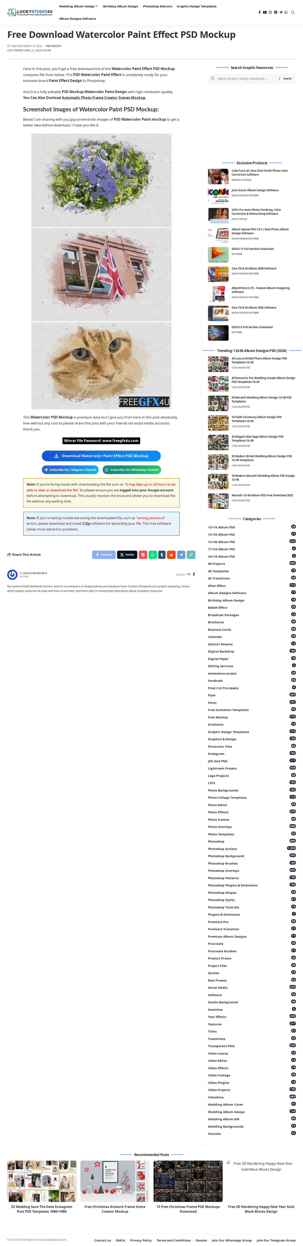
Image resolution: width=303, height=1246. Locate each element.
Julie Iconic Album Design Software (255, 190)
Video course (251, 1053)
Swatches (251, 1009)
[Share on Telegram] (181, 555)
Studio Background (251, 1001)
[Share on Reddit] (171, 555)
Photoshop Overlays (251, 870)
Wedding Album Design (251, 1111)
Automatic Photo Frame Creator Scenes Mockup (103, 97)
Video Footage (251, 1074)
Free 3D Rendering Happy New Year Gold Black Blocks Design (261, 1209)
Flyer (251, 694)
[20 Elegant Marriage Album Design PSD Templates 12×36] (218, 442)
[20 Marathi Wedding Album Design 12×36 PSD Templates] (218, 403)
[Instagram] (270, 12)
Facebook (251, 680)
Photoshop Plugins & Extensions (251, 884)
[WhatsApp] (286, 12)
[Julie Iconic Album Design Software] (218, 196)
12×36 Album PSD (251, 541)
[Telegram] (280, 12)
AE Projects (251, 563)
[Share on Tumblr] (162, 555)
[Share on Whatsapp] (153, 555)
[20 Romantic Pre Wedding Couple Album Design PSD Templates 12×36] (218, 384)
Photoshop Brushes (251, 863)
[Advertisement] (252, 122)
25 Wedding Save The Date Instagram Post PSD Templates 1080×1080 (41, 1209)
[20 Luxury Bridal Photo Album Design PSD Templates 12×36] (218, 364)
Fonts (251, 702)
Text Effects (251, 1016)
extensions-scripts (251, 673)
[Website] (189, 574)
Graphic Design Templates (251, 731)
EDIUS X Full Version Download (252, 327)
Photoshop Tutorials (251, 906)
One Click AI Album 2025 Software (254, 307)
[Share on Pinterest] (143, 555)
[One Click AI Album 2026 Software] (218, 274)
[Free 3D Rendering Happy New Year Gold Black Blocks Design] (261, 1181)
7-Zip (86, 523)
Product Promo (251, 958)
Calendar (251, 636)
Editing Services (251, 665)
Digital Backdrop (251, 651)
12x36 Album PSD (241, 367)
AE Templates (251, 570)
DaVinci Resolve (251, 643)
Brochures (251, 621)
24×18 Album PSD (251, 556)
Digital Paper (251, 658)
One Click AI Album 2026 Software (254, 268)
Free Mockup (53, 46)
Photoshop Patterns (251, 877)
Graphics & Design (241, 179)
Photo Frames (251, 819)
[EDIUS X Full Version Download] (218, 333)
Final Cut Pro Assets (251, 687)
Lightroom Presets (251, 768)
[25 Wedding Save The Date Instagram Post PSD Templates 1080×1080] (41, 1181)
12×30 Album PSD (251, 534)
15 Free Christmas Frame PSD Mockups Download (188, 1209)
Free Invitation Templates (251, 709)
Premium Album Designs (251, 936)
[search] (293, 12)
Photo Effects (251, 811)
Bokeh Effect (251, 607)
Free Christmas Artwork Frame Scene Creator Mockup (115, 1209)
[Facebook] (259, 12)
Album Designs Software (245, 195)
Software (237, 254)
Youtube (251, 1133)
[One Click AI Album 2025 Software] (218, 313)
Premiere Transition (251, 928)
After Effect (251, 585)
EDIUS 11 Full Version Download (253, 249)
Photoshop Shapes (251, 892)
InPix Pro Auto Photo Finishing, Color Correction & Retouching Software (256, 212)
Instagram (251, 753)
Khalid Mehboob (33, 573)
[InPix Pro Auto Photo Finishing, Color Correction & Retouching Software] (218, 215)
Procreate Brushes (251, 950)
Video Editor (251, 1060)
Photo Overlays (251, 826)
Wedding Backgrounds (251, 1126)
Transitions (251, 1038)
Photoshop (251, 841)
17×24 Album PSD (251, 548)
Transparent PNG (251, 1045)
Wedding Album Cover (251, 1104)
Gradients (251, 724)
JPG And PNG (251, 760)
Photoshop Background (251, 855)
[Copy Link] (191, 555)
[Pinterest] (275, 12)
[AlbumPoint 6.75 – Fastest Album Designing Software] (218, 294)
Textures (251, 1023)
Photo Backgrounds (251, 790)
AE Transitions (251, 578)
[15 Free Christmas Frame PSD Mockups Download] (188, 1181)
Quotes (251, 972)
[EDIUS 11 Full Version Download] (218, 254)
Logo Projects (251, 775)
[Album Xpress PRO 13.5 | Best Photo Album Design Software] (218, 235)
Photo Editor (239, 219)
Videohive (251, 1096)
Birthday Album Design (251, 600)
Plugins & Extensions (251, 914)
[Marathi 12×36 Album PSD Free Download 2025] (218, 501)
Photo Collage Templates (251, 797)
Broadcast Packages (251, 614)
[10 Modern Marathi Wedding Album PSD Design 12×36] (218, 481)
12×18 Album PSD (251, 527)
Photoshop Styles (251, 899)
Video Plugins (251, 1082)
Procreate (251, 943)
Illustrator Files (251, 746)
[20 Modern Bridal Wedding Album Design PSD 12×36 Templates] (218, 462)
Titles (251, 1031)
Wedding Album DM (251, 1118)
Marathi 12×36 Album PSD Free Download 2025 (262, 495)
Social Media (251, 987)
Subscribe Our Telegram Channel (73, 470)
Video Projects (251, 1089)
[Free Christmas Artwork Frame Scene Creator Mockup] (114, 1181)
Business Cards (251, 629)
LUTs (251, 782)
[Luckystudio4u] (30, 12)
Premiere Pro (251, 921)
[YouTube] (265, 12)
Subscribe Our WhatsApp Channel (134, 470)
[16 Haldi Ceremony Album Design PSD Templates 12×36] (218, 423)
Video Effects (251, 1067)
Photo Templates (251, 833)
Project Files (251, 965)
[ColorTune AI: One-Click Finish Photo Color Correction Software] (218, 176)
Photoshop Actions (251, 848)
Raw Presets (251, 980)
